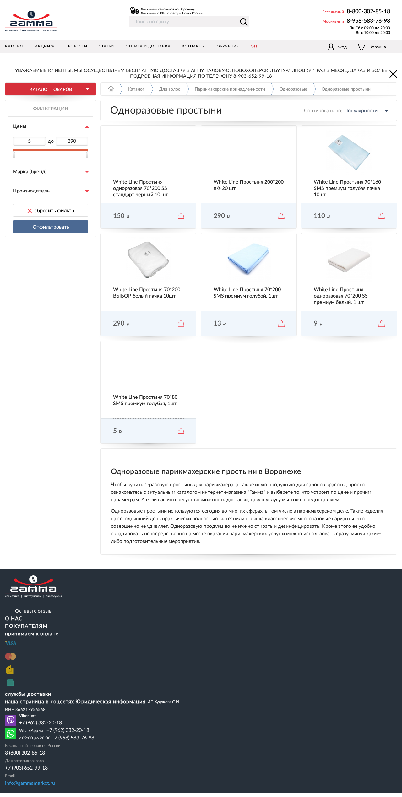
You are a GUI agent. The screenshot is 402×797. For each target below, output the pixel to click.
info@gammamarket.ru (30, 783)
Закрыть (392, 73)
